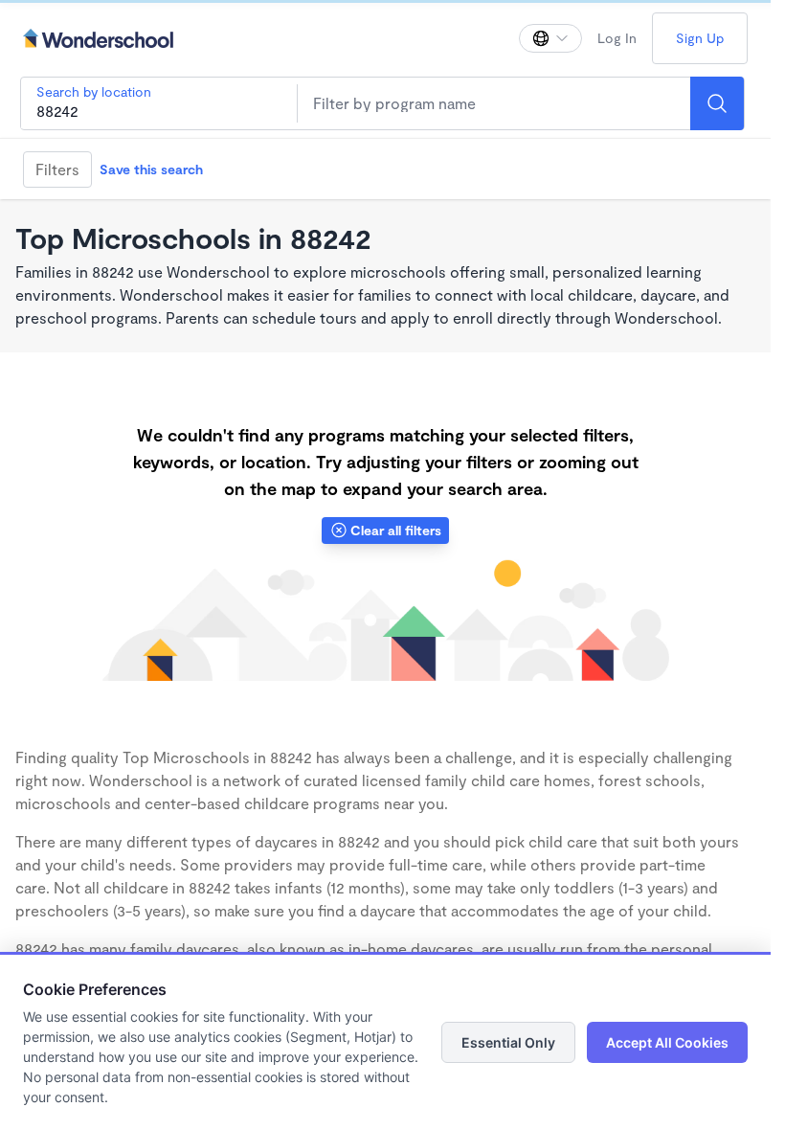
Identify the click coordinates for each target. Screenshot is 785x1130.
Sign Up (700, 38)
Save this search (151, 169)
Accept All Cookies (667, 1042)
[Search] (717, 103)
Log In (617, 38)
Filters (57, 169)
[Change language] (550, 38)
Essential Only (508, 1042)
